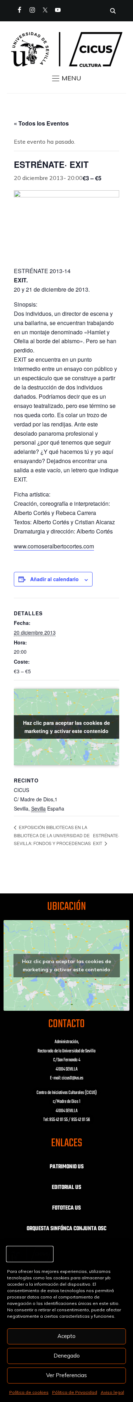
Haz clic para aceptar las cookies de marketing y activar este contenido (66, 726)
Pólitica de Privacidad (74, 1392)
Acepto (66, 1336)
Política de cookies (29, 1392)
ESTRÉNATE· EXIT (106, 839)
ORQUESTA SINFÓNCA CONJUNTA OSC (66, 1228)
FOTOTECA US (66, 1208)
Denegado (67, 1355)
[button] (66, 78)
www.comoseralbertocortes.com (54, 546)
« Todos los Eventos (41, 123)
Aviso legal (112, 1392)
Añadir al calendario (54, 579)
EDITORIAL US (66, 1187)
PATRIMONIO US (67, 1167)
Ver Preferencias (66, 1375)
